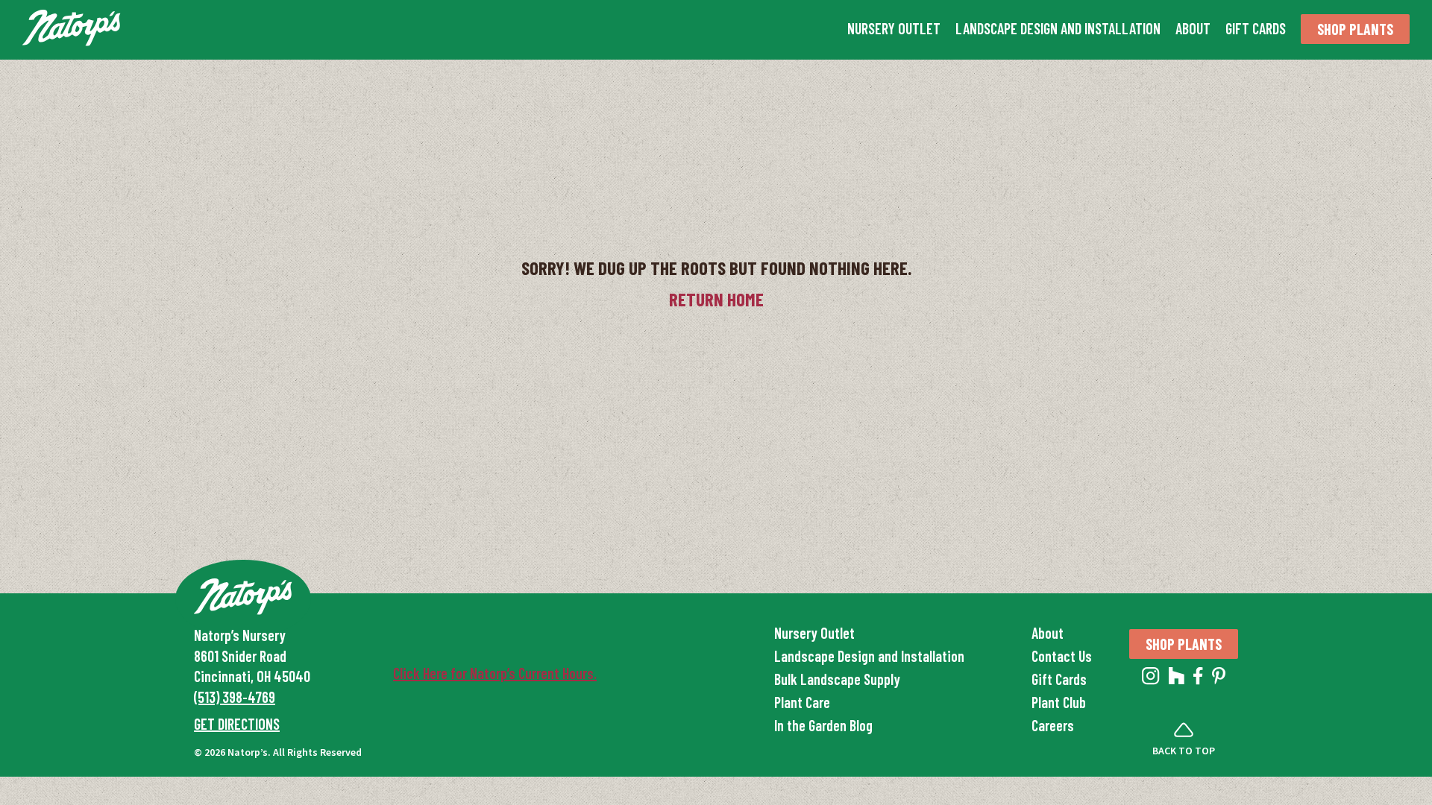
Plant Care (802, 702)
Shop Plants (1355, 29)
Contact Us (1061, 656)
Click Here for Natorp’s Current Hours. (495, 673)
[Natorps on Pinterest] (1218, 679)
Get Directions (237, 724)
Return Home (716, 299)
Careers (1052, 725)
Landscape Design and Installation (1058, 28)
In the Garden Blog (823, 725)
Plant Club (1058, 702)
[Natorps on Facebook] (1198, 679)
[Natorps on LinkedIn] (1151, 679)
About (1192, 28)
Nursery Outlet (893, 28)
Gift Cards (1255, 28)
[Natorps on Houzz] (1176, 679)
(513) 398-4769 (234, 697)
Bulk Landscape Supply (837, 679)
